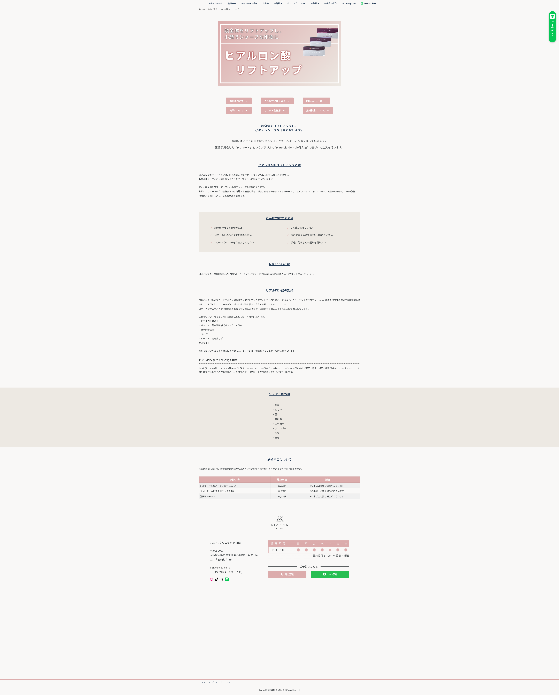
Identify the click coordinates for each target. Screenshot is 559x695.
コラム (227, 682)
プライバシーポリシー (210, 682)
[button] (239, 101)
